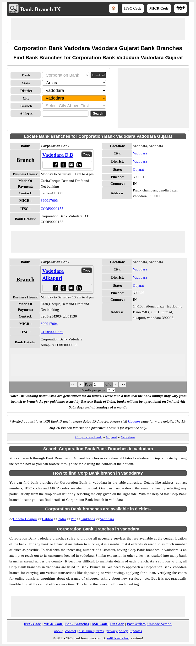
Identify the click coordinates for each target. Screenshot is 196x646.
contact (70, 631)
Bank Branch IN (40, 9)
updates (136, 631)
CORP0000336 (52, 332)
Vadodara (140, 153)
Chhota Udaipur (25, 519)
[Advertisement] (98, 29)
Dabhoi (47, 519)
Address (26, 114)
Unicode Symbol (159, 624)
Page (89, 384)
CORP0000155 (52, 209)
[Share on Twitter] (63, 165)
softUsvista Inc (118, 638)
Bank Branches (77, 624)
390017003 (49, 200)
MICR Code (159, 8)
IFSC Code (132, 8)
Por (73, 519)
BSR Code (100, 624)
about (58, 631)
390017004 (49, 324)
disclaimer (86, 631)
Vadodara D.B (57, 155)
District (26, 91)
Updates (134, 421)
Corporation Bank (88, 437)
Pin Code (117, 624)
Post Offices (136, 624)
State (26, 83)
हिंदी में (181, 8)
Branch (26, 106)
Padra (62, 519)
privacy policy (117, 631)
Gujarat (138, 169)
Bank (26, 75)
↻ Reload (98, 75)
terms (100, 631)
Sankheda (88, 519)
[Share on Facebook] (55, 165)
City (26, 98)
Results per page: (93, 390)
